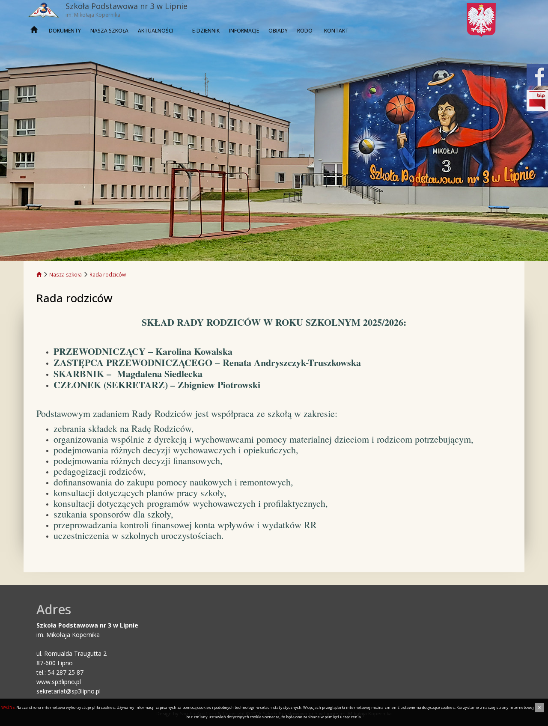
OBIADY (278, 30)
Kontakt (336, 30)
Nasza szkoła (109, 30)
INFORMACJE (244, 30)
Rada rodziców (107, 274)
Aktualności (155, 30)
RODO (305, 30)
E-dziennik (206, 30)
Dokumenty (65, 30)
